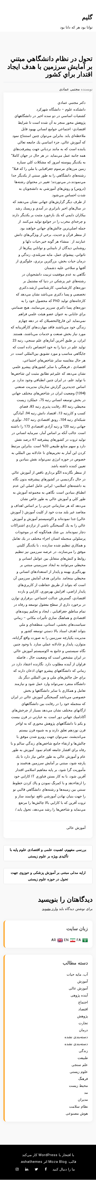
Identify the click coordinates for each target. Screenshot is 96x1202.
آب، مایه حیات (77, 974)
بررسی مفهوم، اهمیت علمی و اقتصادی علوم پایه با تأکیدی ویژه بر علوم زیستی (48, 853)
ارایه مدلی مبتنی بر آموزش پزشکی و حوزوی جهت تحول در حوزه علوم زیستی (48, 876)
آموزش (82, 981)
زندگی (83, 1051)
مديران (83, 1099)
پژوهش (82, 1016)
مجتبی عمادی (69, 89)
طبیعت (83, 1058)
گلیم (87, 17)
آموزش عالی (76, 828)
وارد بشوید (50, 909)
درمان (83, 1030)
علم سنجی (80, 1065)
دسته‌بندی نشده (76, 1037)
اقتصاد (83, 1009)
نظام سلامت (78, 1106)
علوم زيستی (79, 1072)
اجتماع (83, 1002)
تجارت (83, 1023)
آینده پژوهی (79, 995)
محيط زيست (78, 1086)
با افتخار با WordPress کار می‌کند (48, 1155)
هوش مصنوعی (77, 1113)
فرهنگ (83, 1079)
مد (86, 1093)
